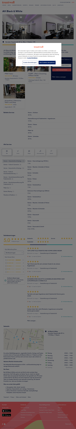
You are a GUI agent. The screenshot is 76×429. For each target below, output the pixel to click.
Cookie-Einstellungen (30, 62)
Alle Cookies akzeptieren (47, 62)
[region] (38, 54)
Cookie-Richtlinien (32, 58)
